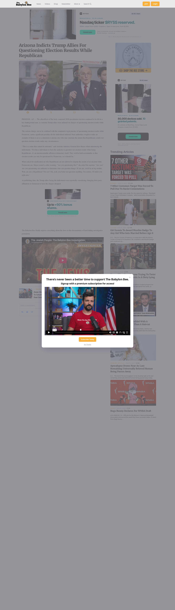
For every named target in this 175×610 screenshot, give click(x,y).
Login (155, 4)
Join (146, 4)
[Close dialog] (130, 277)
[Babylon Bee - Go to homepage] (23, 4)
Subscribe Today (87, 339)
